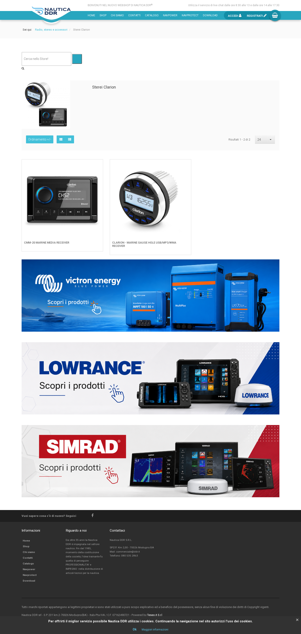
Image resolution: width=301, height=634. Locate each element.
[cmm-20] (96, 166)
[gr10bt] (184, 166)
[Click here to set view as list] (69, 139)
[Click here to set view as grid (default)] (61, 139)
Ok (135, 629)
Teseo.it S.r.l (154, 615)
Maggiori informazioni (155, 629)
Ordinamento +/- (39, 139)
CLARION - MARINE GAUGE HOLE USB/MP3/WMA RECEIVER (144, 244)
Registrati (255, 15)
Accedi (233, 15)
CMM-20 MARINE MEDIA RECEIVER (46, 242)
